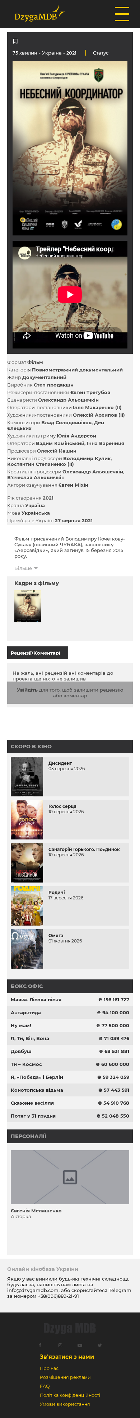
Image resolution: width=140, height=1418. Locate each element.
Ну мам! (21, 1025)
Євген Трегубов (90, 392)
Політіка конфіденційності (70, 1395)
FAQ (45, 1386)
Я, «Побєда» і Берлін (37, 1077)
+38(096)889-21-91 (58, 1296)
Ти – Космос (26, 1064)
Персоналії (28, 1136)
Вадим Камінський (60, 443)
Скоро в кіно (31, 746)
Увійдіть (27, 690)
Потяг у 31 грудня (33, 1116)
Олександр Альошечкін (68, 400)
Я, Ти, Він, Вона (30, 1038)
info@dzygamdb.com (33, 1290)
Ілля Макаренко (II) (97, 407)
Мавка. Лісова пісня (36, 999)
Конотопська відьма (37, 1090)
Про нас (49, 1368)
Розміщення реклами (65, 1377)
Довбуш (21, 1051)
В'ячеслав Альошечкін (36, 477)
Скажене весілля (32, 1103)
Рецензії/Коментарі (35, 653)
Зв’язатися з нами (67, 1356)
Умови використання (65, 1404)
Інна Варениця (105, 443)
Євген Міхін (73, 485)
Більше (23, 568)
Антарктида (26, 1012)
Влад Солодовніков (66, 422)
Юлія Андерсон (76, 436)
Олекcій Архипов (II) (99, 415)
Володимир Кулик (87, 458)
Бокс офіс (27, 986)
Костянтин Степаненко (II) (40, 464)
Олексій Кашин (56, 451)
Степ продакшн (54, 385)
